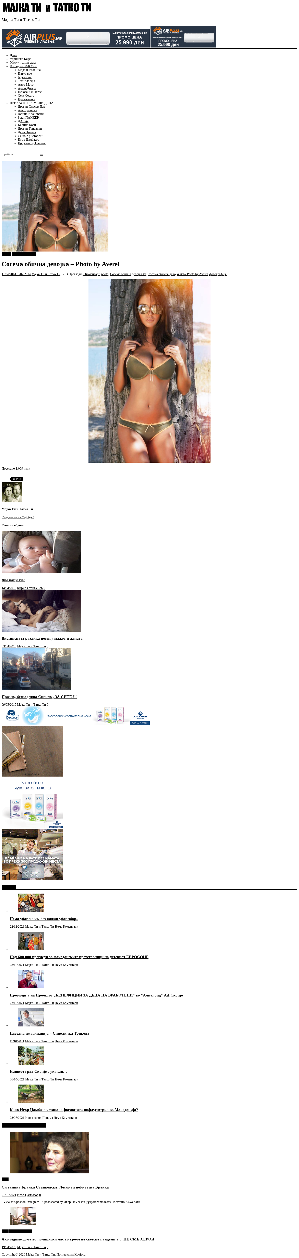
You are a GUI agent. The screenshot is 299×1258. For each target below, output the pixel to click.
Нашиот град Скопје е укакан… (38, 1071)
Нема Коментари (66, 926)
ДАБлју (23, 121)
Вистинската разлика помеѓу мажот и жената (42, 638)
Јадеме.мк (25, 77)
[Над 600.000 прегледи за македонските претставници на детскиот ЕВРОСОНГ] (31, 949)
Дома (13, 55)
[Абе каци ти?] (41, 572)
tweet (5, 1179)
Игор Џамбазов (28, 139)
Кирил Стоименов (30, 588)
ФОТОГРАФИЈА (24, 254)
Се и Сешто (26, 95)
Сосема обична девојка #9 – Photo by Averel (178, 274)
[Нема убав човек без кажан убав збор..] (31, 911)
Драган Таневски (30, 128)
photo (104, 274)
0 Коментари (91, 274)
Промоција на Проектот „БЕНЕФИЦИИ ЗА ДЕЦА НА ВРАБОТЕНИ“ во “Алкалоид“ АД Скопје (96, 995)
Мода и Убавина (29, 70)
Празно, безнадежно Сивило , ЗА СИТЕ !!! (39, 697)
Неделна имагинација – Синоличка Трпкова (49, 1033)
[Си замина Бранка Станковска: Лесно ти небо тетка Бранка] (49, 1172)
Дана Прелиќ (27, 132)
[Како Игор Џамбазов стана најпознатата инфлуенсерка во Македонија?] (31, 1102)
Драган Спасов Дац (31, 106)
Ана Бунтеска (27, 110)
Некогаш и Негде (30, 92)
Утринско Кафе (20, 59)
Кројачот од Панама (32, 143)
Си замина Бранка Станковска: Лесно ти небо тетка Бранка (55, 1187)
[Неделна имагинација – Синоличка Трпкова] (31, 1025)
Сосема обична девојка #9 (128, 274)
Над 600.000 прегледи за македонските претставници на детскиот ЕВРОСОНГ (79, 957)
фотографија (218, 274)
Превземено (26, 99)
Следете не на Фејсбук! (18, 517)
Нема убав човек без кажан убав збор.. (44, 919)
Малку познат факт (23, 62)
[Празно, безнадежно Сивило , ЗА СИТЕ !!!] (36, 689)
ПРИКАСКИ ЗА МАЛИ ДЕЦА (31, 103)
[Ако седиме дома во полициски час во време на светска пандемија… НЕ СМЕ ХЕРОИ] (23, 1224)
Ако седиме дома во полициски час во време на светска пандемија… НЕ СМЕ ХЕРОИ (78, 1239)
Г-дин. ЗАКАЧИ (20, 1231)
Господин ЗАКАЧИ (23, 66)
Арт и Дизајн (27, 88)
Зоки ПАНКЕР (28, 117)
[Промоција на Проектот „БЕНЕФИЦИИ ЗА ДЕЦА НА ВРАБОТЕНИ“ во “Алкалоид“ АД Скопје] (31, 987)
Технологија (26, 81)
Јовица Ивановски (31, 114)
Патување (25, 73)
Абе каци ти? (13, 580)
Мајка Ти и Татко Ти (21, 20)
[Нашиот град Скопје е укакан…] (31, 1063)
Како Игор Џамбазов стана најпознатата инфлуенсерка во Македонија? (74, 1110)
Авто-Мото (26, 84)
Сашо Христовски (30, 136)
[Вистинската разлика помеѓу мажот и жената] (41, 630)
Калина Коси (27, 125)
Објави (6, 254)
